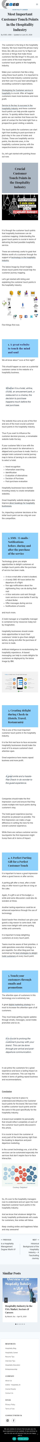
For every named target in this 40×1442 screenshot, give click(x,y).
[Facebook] (13, 1420)
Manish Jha (11, 1316)
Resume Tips (9, 1357)
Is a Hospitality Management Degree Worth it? (8, 1245)
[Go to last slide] (6, 1300)
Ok (14, 1439)
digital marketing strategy (20, 1005)
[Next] (34, 1300)
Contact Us (9, 1393)
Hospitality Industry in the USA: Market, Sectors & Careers (18, 1309)
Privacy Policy (10, 1404)
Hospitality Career (20, 10)
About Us (8, 1381)
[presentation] (20, 1290)
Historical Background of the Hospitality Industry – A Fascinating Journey (31, 1249)
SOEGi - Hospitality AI (12, 1385)
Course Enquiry (10, 1389)
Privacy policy (23, 1439)
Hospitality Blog (10, 1348)
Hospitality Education (12, 1365)
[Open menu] (37, 4)
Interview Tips (10, 1361)
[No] (37, 1434)
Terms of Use (10, 1409)
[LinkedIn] (7, 1420)
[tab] (15, 1324)
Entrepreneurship (11, 1369)
